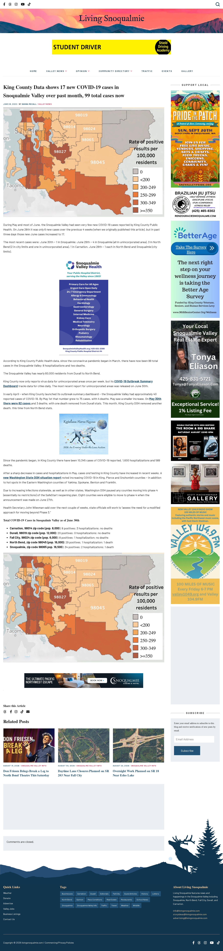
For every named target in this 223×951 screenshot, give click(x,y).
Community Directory (114, 71)
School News (142, 899)
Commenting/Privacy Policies (59, 942)
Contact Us (9, 919)
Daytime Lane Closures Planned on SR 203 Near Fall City (83, 773)
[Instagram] (17, 712)
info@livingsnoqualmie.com (186, 910)
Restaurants (126, 899)
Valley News (55, 71)
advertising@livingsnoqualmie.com (190, 918)
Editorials (104, 894)
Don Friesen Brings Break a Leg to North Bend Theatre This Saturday (26, 773)
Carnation (81, 894)
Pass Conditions (95, 899)
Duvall (93, 894)
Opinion (81, 71)
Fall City (116, 894)
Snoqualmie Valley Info (34, 766)
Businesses (67, 894)
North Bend (67, 899)
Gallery (187, 71)
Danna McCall (29, 104)
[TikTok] (23, 712)
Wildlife (136, 905)
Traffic (147, 71)
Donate (6, 898)
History (144, 894)
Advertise (8, 903)
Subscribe (187, 750)
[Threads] (6, 712)
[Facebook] (11, 712)
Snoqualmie (67, 905)
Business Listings (11, 914)
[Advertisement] (83, 807)
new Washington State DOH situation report (32, 477)
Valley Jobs (8, 908)
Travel (114, 905)
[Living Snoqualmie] (111, 19)
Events (167, 71)
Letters (155, 894)
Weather (7, 893)
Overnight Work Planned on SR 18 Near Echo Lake (136, 773)
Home (33, 71)
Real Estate (112, 899)
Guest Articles (130, 894)
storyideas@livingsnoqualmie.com (190, 914)
